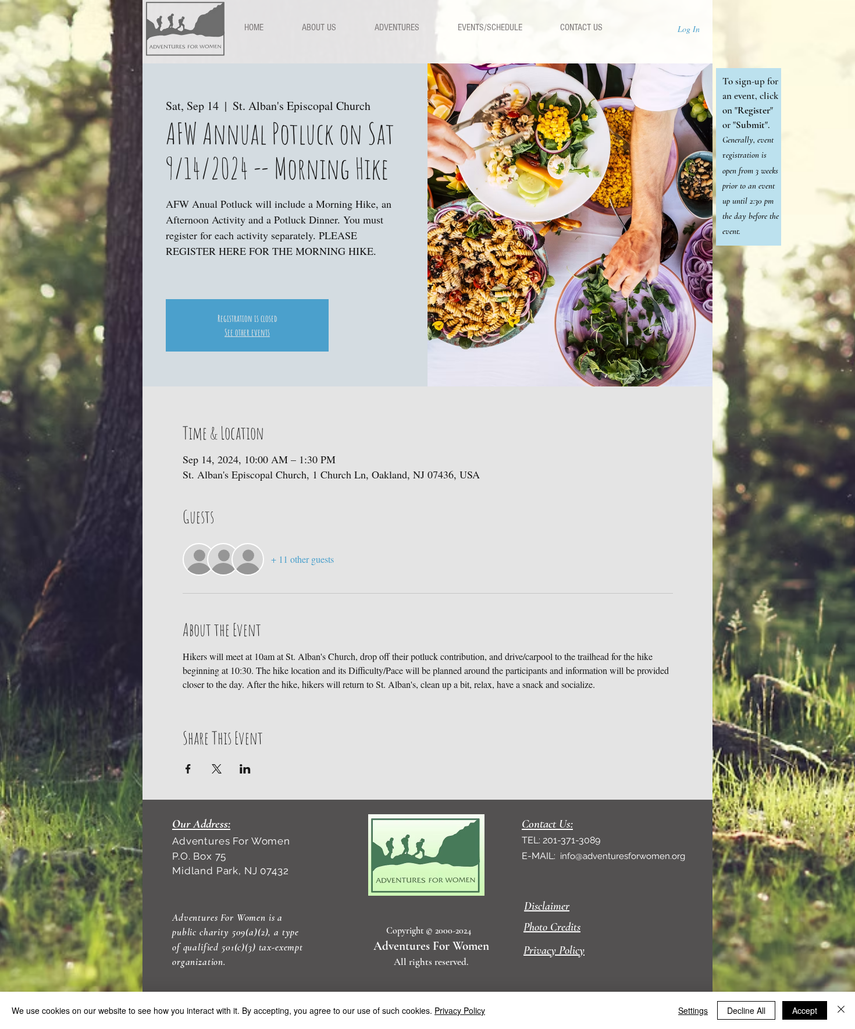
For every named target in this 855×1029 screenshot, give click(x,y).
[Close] (841, 1010)
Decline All (746, 1010)
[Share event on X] (216, 768)
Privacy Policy (459, 1010)
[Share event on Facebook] (188, 768)
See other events (247, 332)
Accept (804, 1010)
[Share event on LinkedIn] (245, 768)
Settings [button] (693, 1010)
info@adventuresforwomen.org (622, 856)
